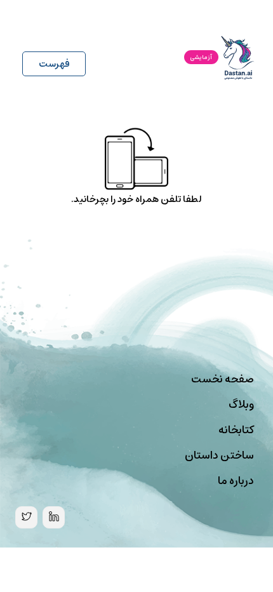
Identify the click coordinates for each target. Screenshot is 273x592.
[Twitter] (26, 517)
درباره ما (236, 480)
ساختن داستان (219, 455)
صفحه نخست (222, 379)
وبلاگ (241, 404)
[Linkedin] (54, 517)
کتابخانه (236, 430)
